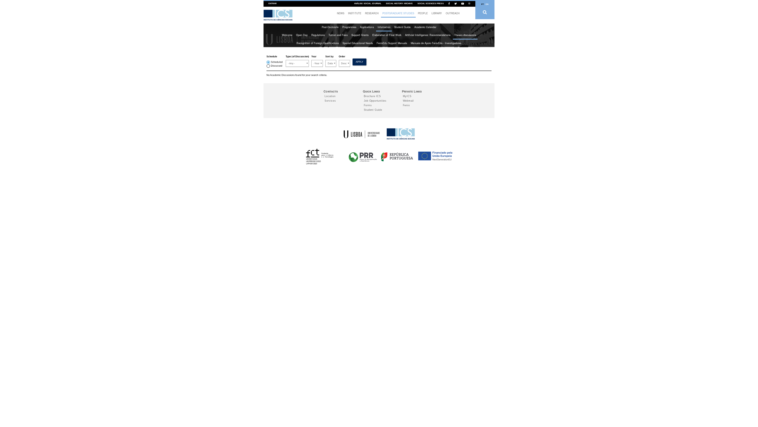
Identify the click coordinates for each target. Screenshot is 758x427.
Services (330, 100)
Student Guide (402, 27)
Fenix (406, 105)
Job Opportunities (375, 100)
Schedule (271, 56)
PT (482, 4)
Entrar (272, 3)
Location (330, 96)
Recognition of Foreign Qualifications (317, 43)
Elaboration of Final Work (386, 35)
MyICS (407, 96)
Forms (368, 105)
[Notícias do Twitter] (455, 3)
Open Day (302, 35)
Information (384, 27)
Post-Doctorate (330, 27)
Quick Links (371, 91)
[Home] (278, 15)
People (423, 13)
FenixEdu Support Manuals (392, 43)
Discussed (276, 65)
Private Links (412, 91)
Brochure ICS (372, 96)
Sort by (329, 56)
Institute (354, 13)
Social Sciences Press (430, 3)
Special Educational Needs (357, 43)
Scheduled (277, 62)
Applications (367, 27)
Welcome (287, 35)
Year (313, 56)
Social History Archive (399, 3)
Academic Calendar (425, 27)
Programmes (349, 27)
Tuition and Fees (338, 35)
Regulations (318, 35)
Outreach (453, 13)
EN (487, 4)
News (340, 13)
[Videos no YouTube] (462, 3)
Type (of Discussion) (297, 56)
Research (372, 13)
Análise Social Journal (367, 3)
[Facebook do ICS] (449, 3)
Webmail (408, 100)
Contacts (331, 91)
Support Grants (360, 35)
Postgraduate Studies (398, 13)
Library (437, 13)
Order (342, 56)
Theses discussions (465, 35)
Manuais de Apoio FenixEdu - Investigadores (436, 43)
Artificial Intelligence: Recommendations (427, 35)
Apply (359, 61)
